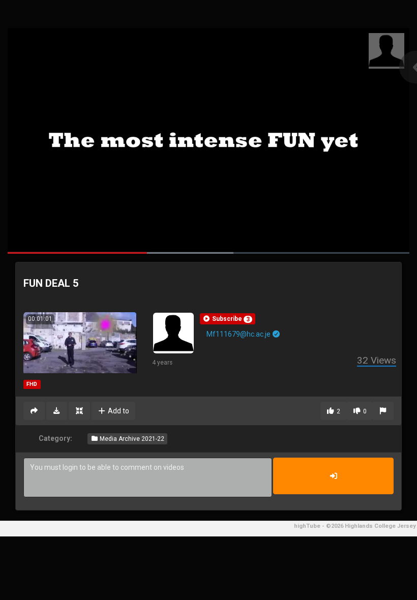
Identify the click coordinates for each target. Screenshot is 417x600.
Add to (117, 411)
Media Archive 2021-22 (131, 438)
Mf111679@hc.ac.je (239, 334)
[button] (227, 318)
